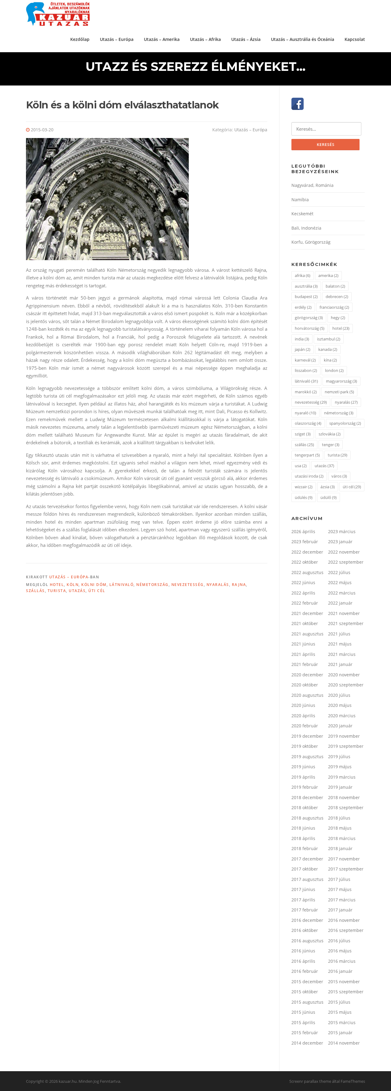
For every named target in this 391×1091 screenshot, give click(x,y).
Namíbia (300, 199)
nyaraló (305, 413)
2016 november (344, 920)
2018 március (342, 838)
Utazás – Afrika (205, 39)
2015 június (303, 1012)
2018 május (340, 828)
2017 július (339, 879)
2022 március (342, 593)
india (302, 339)
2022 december (307, 552)
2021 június (303, 644)
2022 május (340, 582)
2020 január (340, 726)
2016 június (303, 951)
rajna (239, 584)
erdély (303, 307)
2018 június (303, 828)
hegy (338, 317)
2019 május (340, 766)
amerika (328, 275)
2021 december (307, 613)
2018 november (344, 797)
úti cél (96, 590)
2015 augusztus (307, 1002)
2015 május (340, 1012)
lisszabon (306, 370)
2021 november (344, 613)
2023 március (342, 531)
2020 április (303, 715)
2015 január (340, 1032)
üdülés (303, 497)
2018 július (339, 818)
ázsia (327, 486)
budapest (306, 296)
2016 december (307, 920)
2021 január (340, 664)
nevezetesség (187, 584)
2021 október (304, 623)
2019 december (307, 736)
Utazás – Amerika (162, 39)
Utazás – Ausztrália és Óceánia (302, 39)
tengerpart (307, 455)
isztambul (328, 339)
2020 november (344, 675)
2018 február (304, 848)
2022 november (344, 552)
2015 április (303, 1022)
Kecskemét (302, 213)
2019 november (344, 736)
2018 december (307, 797)
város (339, 476)
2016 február (304, 971)
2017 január (340, 910)
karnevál (305, 360)
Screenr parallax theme (310, 1081)
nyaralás (217, 584)
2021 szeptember (346, 623)
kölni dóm (94, 584)
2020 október (304, 685)
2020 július (339, 695)
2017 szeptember (346, 869)
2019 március (342, 777)
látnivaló (121, 584)
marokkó (306, 392)
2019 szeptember (346, 746)
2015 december (307, 981)
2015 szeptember (346, 992)
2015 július (339, 1002)
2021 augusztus (307, 634)
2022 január (340, 603)
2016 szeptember (346, 930)
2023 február (304, 541)
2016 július (339, 941)
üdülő (328, 497)
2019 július (339, 756)
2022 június (303, 582)
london (334, 370)
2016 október (304, 930)
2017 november (344, 859)
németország (152, 584)
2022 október (304, 562)
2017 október (304, 869)
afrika (302, 275)
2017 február (304, 910)
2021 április (303, 654)
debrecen (337, 296)
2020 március (342, 715)
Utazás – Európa (116, 39)
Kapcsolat (355, 39)
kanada (327, 349)
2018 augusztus (307, 818)
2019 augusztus (307, 756)
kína (330, 360)
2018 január (340, 848)
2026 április (303, 531)
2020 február (304, 726)
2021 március (342, 654)
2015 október (304, 992)
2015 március (342, 1022)
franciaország (334, 307)
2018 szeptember (346, 807)
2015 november (344, 981)
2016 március (342, 961)
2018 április (303, 838)
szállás (35, 590)
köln (73, 584)
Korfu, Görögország (311, 242)
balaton (335, 286)
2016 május (340, 951)
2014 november (344, 1043)
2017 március (342, 900)
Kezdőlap (80, 39)
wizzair (303, 486)
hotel (57, 584)
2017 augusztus (307, 879)
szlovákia (330, 434)
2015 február (304, 1032)
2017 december (307, 859)
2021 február (304, 664)
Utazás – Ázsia (246, 39)
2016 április (303, 961)
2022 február (304, 603)
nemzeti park (339, 392)
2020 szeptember (346, 685)
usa (301, 465)
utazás (77, 590)
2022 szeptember (346, 562)
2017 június (303, 889)
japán (302, 349)
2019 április (303, 777)
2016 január (340, 971)
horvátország (309, 328)
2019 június (303, 766)
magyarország (341, 381)
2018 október (304, 807)
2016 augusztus (307, 941)
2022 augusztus (307, 572)
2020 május (340, 705)
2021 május (340, 644)
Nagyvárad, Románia (312, 185)
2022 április (303, 593)
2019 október (304, 746)
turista (57, 590)
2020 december (307, 675)
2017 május (340, 889)
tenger (330, 444)
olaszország (308, 423)
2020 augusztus (307, 695)
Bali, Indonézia (306, 228)
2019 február (304, 787)
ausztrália (306, 286)
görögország (309, 317)
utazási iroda (309, 476)
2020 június (303, 705)
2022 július (339, 572)
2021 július (339, 634)
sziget (303, 434)
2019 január (340, 787)
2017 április (303, 900)
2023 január (340, 541)
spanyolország (345, 423)
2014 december (307, 1043)
